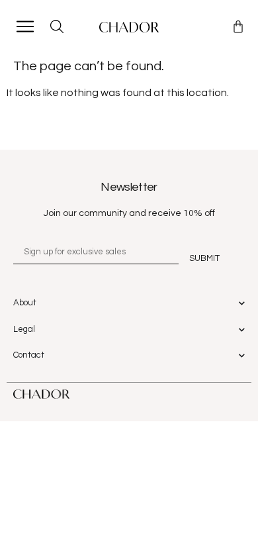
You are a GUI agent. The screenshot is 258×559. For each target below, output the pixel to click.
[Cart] (238, 26)
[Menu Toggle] (25, 26)
